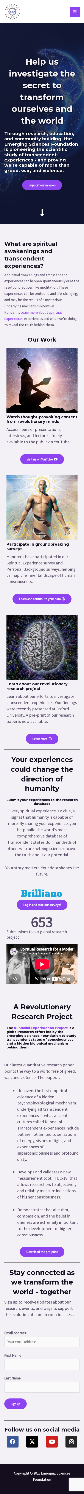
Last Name (12, 1378)
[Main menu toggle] (75, 12)
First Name (12, 1355)
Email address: (15, 1333)
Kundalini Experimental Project (41, 1028)
